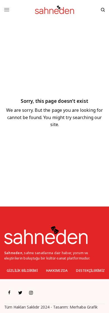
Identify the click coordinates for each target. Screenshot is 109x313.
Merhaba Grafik (84, 307)
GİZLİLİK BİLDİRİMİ (22, 270)
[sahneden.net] (54, 10)
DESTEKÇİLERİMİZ (90, 270)
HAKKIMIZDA (57, 270)
